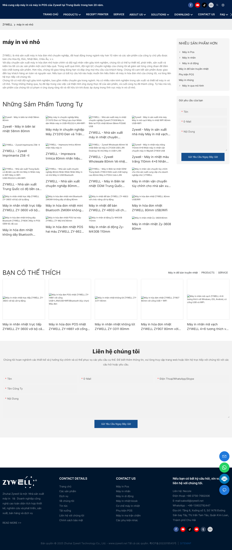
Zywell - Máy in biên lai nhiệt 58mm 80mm (19, 129)
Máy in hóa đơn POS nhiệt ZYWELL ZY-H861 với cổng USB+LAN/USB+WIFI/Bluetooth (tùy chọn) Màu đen (70, 327)
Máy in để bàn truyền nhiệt (183, 272)
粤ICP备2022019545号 (163, 543)
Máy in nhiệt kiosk (127, 500)
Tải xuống (65, 510)
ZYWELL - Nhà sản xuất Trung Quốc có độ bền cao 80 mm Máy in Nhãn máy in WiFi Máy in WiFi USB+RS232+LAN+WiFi (22, 187)
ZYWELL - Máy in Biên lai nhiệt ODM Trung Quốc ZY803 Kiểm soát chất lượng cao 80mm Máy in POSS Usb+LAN (106, 183)
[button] (231, 14)
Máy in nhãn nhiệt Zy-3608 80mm (151, 226)
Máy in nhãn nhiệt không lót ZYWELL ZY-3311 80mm (115, 327)
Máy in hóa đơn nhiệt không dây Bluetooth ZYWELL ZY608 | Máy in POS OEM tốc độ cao (20, 232)
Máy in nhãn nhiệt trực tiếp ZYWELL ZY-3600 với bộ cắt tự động (22, 208)
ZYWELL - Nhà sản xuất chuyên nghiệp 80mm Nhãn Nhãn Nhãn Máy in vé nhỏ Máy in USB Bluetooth (63, 183)
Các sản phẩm (67, 491)
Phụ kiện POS (124, 510)
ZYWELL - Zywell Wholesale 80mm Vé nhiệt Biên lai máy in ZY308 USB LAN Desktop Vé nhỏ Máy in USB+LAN (108, 159)
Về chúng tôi (66, 500)
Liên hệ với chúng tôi (71, 515)
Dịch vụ (63, 496)
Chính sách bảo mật (71, 520)
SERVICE (223, 272)
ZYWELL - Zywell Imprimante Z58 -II (16, 153)
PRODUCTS (208, 272)
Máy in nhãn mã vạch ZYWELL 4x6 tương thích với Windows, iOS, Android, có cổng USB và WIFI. (208, 327)
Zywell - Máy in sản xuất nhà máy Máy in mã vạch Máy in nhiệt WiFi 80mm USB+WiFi (150, 132)
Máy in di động (124, 496)
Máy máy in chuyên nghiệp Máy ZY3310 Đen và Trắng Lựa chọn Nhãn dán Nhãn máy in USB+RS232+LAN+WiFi (65, 132)
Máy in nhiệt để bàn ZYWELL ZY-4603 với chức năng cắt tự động (108, 208)
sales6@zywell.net (192, 500)
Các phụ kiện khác (127, 520)
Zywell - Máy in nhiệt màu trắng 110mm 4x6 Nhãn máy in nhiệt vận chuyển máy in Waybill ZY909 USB (151, 159)
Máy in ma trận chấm (128, 515)
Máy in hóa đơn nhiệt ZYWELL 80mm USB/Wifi (149, 208)
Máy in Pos (122, 486)
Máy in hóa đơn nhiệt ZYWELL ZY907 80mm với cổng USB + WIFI (159, 327)
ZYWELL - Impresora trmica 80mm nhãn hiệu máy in (63, 156)
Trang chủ (65, 486)
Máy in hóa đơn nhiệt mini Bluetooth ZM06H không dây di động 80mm (64, 208)
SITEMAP (185, 543)
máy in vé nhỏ (25, 24)
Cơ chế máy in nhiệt (128, 505)
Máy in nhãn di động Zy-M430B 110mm (106, 229)
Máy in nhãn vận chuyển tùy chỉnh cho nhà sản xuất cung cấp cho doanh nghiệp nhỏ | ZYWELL (151, 183)
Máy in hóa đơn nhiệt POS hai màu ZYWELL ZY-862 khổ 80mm (64, 229)
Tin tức (63, 505)
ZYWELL (7, 24)
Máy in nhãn (123, 491)
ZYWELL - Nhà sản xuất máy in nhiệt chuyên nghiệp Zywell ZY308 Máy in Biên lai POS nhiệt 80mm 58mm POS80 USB (108, 135)
